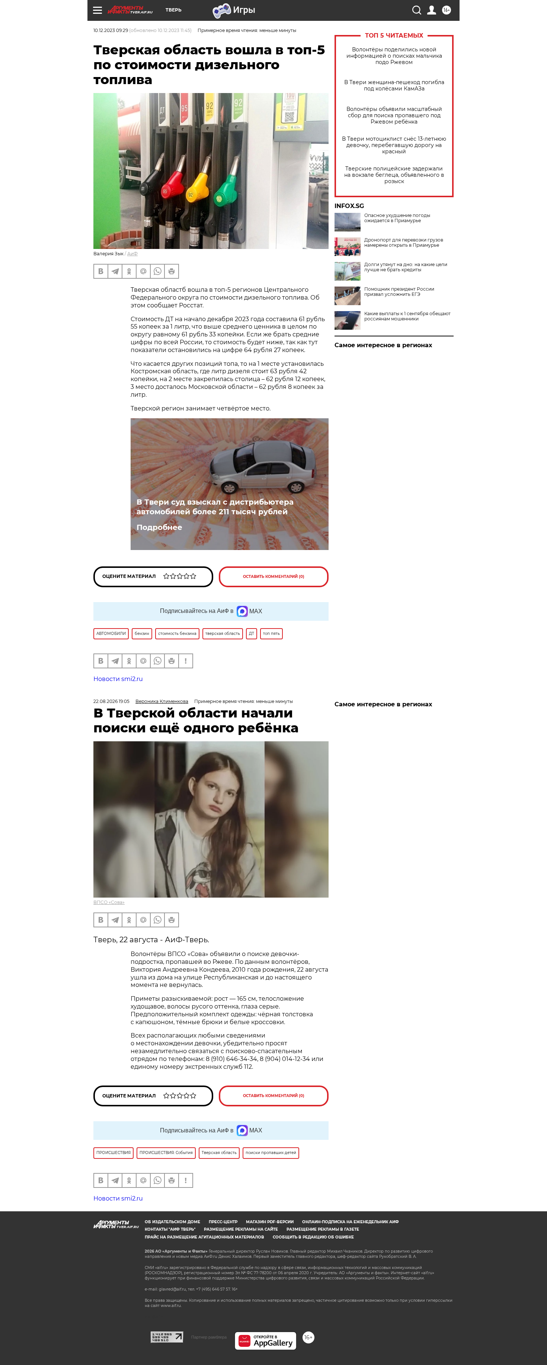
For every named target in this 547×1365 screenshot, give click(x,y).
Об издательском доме (172, 1221)
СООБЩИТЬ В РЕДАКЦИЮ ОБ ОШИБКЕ (313, 1237)
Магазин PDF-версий (270, 1221)
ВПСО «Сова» (109, 902)
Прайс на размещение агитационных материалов (204, 1237)
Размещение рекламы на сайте (241, 1229)
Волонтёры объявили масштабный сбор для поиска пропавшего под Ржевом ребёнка (394, 115)
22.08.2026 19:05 (111, 701)
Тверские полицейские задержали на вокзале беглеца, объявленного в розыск (394, 175)
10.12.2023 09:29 (110, 30)
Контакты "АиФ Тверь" (170, 1229)
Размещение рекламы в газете (323, 1229)
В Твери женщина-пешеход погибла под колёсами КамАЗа (394, 85)
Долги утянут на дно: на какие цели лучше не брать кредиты (405, 267)
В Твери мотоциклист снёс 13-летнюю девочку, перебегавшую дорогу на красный (394, 145)
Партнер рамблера (209, 1337)
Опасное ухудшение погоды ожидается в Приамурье (397, 218)
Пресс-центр (223, 1221)
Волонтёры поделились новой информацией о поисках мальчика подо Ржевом (394, 56)
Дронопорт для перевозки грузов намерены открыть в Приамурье (403, 242)
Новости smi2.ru (118, 678)
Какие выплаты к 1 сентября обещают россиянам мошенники (407, 316)
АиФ (132, 253)
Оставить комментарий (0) (273, 576)
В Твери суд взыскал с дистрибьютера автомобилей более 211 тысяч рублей (215, 507)
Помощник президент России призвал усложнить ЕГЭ (399, 292)
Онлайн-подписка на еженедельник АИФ (350, 1221)
